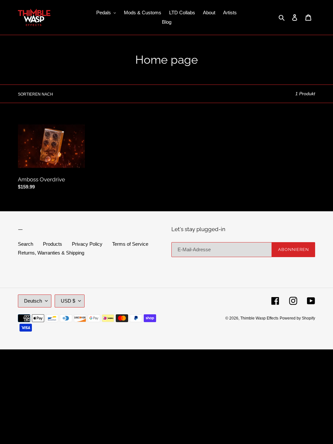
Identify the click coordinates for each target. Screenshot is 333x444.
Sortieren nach (35, 94)
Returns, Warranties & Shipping (51, 252)
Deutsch (33, 301)
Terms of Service (130, 244)
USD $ (68, 301)
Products (52, 244)
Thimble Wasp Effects (259, 318)
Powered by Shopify (297, 318)
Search (25, 244)
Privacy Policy (87, 244)
